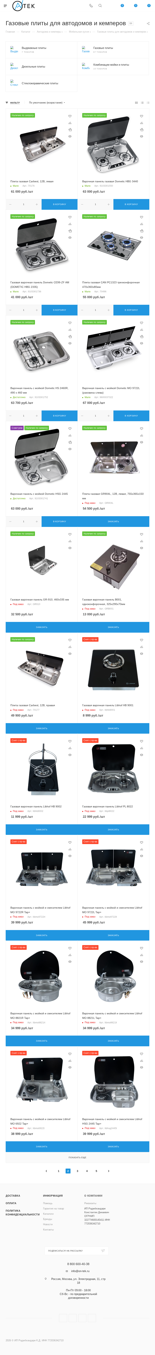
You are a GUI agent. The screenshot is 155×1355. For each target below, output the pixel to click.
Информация (53, 1195)
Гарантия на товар (53, 1208)
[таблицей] (148, 103)
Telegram (73, 1318)
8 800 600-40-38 (78, 1264)
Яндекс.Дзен (92, 1318)
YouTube (82, 1318)
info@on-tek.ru (80, 1271)
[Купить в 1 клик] (70, 130)
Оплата (11, 1203)
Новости (48, 1224)
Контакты (48, 1229)
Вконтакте (63, 1318)
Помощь (48, 1203)
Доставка (13, 1195)
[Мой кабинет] (109, 6)
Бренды (47, 1219)
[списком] (142, 103)
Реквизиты (90, 1203)
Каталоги (48, 1213)
